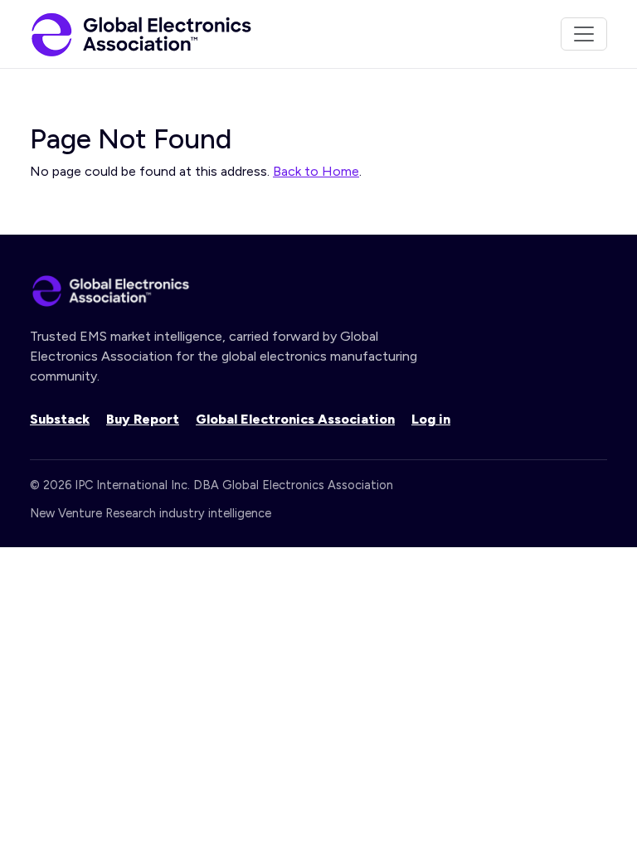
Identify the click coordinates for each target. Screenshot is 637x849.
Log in (430, 419)
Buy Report (142, 419)
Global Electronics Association (295, 419)
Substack (60, 419)
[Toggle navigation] (584, 34)
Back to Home (316, 171)
